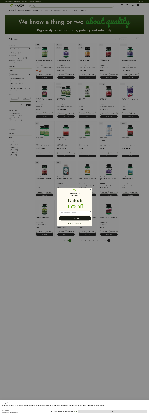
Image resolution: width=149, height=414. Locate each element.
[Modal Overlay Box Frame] (74, 207)
